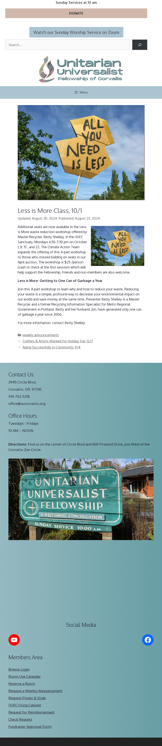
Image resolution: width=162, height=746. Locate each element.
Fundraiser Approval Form (29, 726)
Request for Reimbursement (31, 712)
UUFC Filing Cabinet (24, 705)
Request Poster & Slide (27, 698)
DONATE (76, 13)
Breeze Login (19, 669)
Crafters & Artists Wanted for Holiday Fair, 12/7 (58, 341)
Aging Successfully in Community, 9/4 (51, 347)
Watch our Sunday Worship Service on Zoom (76, 32)
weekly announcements (41, 335)
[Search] (139, 45)
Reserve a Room (21, 683)
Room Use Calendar (24, 676)
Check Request (20, 719)
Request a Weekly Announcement (35, 691)
